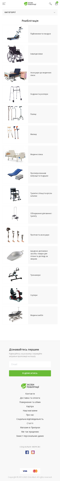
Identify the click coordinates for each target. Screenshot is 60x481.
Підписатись (30, 373)
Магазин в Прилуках (30, 427)
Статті (30, 423)
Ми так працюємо (30, 431)
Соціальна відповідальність (30, 419)
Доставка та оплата (30, 397)
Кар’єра (30, 406)
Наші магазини (30, 410)
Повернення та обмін (30, 402)
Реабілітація (30, 20)
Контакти (30, 393)
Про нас (30, 414)
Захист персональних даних (30, 436)
